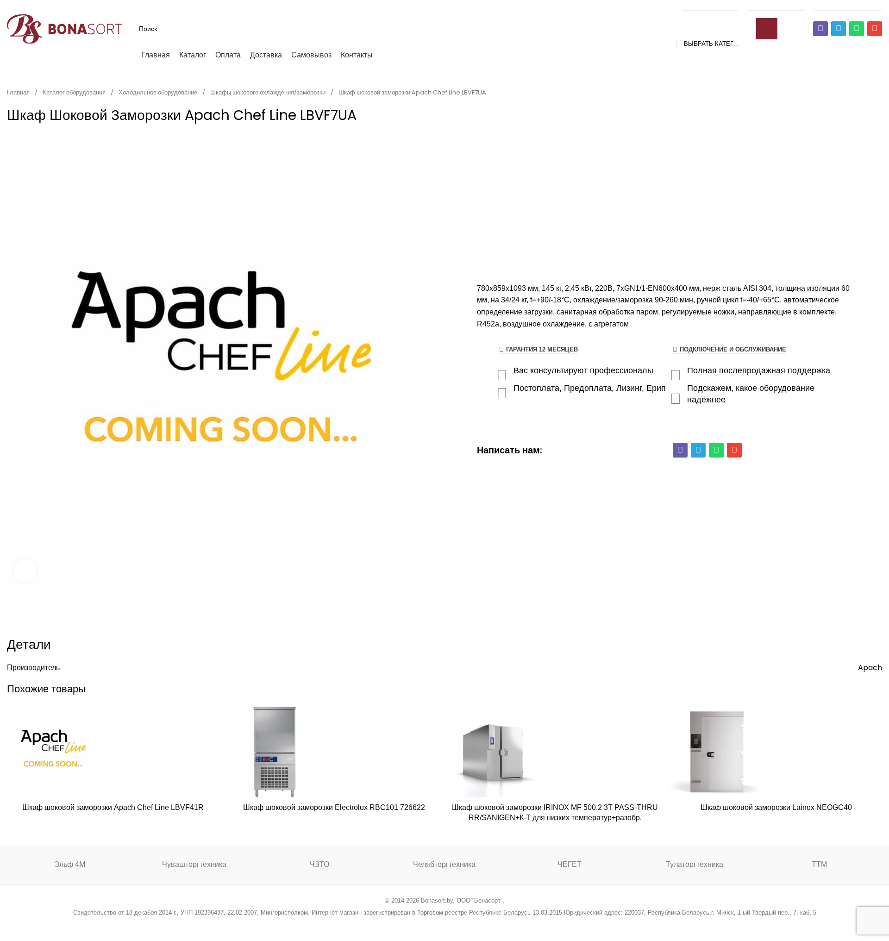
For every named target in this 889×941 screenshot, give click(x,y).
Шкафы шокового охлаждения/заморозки (268, 92)
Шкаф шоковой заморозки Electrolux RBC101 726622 (334, 807)
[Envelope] (874, 28)
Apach (870, 667)
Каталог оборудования (75, 92)
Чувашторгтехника (194, 864)
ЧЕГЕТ (569, 864)
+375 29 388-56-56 (710, 5)
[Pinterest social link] (432, 924)
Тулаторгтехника (694, 864)
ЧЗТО (319, 864)
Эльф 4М (69, 864)
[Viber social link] (491, 924)
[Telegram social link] (479, 924)
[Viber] (820, 28)
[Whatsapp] (856, 28)
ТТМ (819, 864)
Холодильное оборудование (159, 92)
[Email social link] (421, 924)
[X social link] (409, 924)
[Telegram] (838, 28)
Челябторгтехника (444, 864)
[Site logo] (65, 28)
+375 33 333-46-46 (775, 5)
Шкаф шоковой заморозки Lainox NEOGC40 (776, 807)
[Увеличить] (25, 570)
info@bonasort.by (847, 5)
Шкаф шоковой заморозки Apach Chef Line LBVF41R (113, 807)
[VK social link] (468, 924)
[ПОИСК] (766, 28)
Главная (19, 92)
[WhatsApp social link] (456, 924)
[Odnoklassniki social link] (444, 924)
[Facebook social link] (397, 924)
